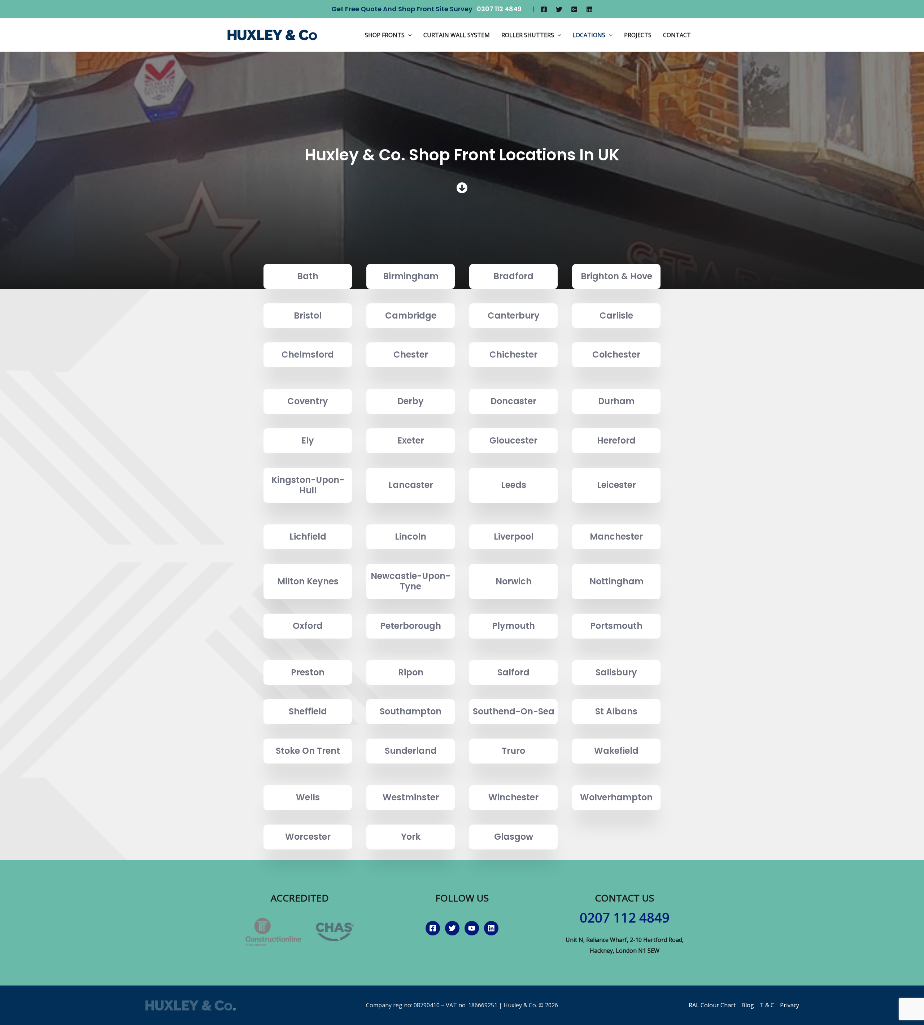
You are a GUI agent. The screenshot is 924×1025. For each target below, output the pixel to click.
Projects (637, 35)
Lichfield (307, 536)
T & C (767, 1005)
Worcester (308, 837)
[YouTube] (472, 928)
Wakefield (616, 751)
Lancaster (410, 485)
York (410, 837)
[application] (408, 35)
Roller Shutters (527, 35)
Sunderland (411, 751)
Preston (307, 672)
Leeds (513, 485)
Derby (410, 401)
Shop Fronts (385, 35)
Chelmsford (308, 354)
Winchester (513, 797)
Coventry (307, 401)
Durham (616, 401)
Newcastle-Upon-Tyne (410, 581)
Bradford (513, 276)
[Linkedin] (589, 9)
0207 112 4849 (499, 8)
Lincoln (410, 536)
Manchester (616, 536)
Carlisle (616, 315)
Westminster (411, 797)
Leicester (616, 485)
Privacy (789, 1005)
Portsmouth (616, 626)
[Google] (574, 9)
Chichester (513, 354)
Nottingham (616, 581)
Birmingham (411, 276)
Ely (307, 440)
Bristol (308, 315)
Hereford (616, 440)
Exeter (410, 440)
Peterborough (410, 626)
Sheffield (308, 711)
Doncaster (513, 401)
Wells (308, 797)
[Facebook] (544, 9)
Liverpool (513, 536)
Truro (513, 751)
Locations (588, 35)
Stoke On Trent (308, 751)
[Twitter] (559, 9)
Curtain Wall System (456, 35)
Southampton (410, 711)
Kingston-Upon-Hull (307, 485)
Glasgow (513, 837)
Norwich (514, 581)
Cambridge (410, 315)
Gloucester (513, 440)
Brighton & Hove (616, 276)
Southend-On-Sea (513, 711)
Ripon (410, 672)
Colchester (616, 354)
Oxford (308, 626)
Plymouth (513, 626)
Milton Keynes (308, 581)
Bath (307, 276)
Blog (747, 1005)
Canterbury (514, 315)
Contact (677, 35)
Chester (410, 354)
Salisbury (616, 672)
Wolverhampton (616, 797)
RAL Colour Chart (712, 1005)
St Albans (616, 711)
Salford (513, 672)
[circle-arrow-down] (462, 188)
